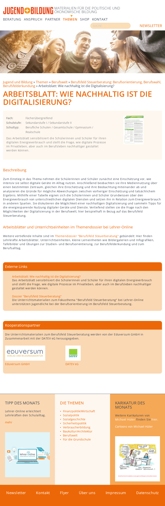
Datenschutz (147, 492)
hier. (155, 419)
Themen (70, 19)
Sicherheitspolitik (74, 423)
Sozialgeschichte (74, 419)
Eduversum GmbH (17, 364)
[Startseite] (28, 11)
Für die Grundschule (77, 439)
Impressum (116, 492)
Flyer (64, 492)
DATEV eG (71, 364)
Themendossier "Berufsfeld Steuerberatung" (87, 236)
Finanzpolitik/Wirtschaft (79, 411)
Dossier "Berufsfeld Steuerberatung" (37, 296)
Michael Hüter (125, 419)
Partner (52, 19)
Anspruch (33, 19)
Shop (84, 19)
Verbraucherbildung (76, 427)
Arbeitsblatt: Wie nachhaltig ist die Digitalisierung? (46, 276)
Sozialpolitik (71, 415)
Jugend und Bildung (18, 82)
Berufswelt (60, 82)
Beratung (12, 19)
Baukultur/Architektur (77, 431)
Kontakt (100, 19)
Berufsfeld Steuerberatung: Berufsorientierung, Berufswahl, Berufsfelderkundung (82, 84)
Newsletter (151, 25)
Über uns (87, 492)
